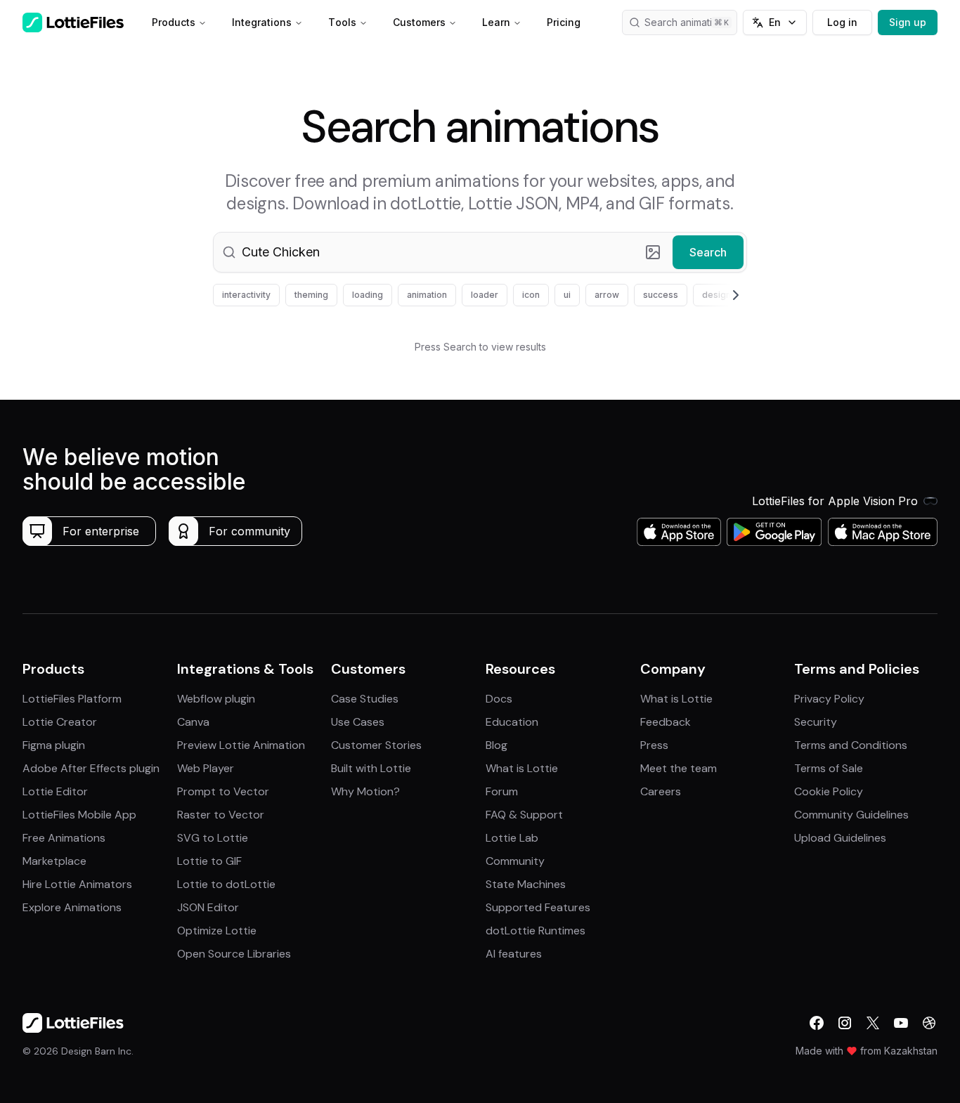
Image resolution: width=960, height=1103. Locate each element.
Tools (342, 22)
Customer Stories (376, 745)
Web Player (205, 768)
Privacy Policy (829, 698)
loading (367, 294)
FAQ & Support (524, 814)
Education (512, 721)
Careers (660, 791)
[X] (872, 1022)
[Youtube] (901, 1022)
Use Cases (357, 721)
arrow (607, 294)
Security (815, 721)
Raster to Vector (220, 814)
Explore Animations (72, 907)
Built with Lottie (371, 768)
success (660, 294)
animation (427, 294)
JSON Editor (208, 907)
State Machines (526, 884)
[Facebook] (816, 1022)
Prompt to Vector (223, 791)
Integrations (262, 22)
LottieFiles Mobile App (79, 814)
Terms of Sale (828, 768)
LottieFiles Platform (72, 698)
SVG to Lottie (212, 837)
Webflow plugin (216, 698)
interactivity (246, 294)
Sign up (907, 22)
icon (531, 294)
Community (515, 861)
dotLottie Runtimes (535, 930)
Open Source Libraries (234, 953)
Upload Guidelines (840, 837)
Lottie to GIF (209, 861)
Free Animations (63, 837)
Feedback (665, 721)
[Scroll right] (719, 295)
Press (654, 745)
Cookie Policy (828, 791)
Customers (419, 22)
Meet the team (678, 768)
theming (311, 294)
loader (484, 294)
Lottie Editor (55, 791)
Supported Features (538, 907)
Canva (193, 721)
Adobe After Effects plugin (91, 768)
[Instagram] (844, 1022)
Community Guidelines (851, 814)
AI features (514, 953)
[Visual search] (653, 252)
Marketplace (54, 861)
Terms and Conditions (850, 745)
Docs (499, 698)
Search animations (686, 22)
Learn (496, 22)
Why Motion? (365, 791)
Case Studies (364, 698)
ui (567, 294)
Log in (842, 22)
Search (708, 252)
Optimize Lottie (217, 930)
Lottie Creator (59, 721)
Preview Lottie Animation (241, 745)
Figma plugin (53, 745)
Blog (496, 745)
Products (173, 22)
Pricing (563, 22)
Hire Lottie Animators (77, 884)
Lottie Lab (512, 837)
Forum (502, 791)
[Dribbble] (929, 1022)
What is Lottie (522, 768)
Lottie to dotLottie (226, 884)
